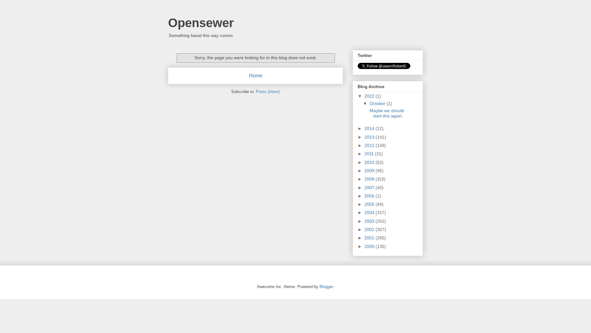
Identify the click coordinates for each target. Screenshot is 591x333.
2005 (370, 204)
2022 (370, 96)
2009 (370, 170)
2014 (370, 128)
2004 (370, 212)
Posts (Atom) (268, 91)
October (378, 103)
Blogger (326, 286)
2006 (370, 195)
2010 (370, 162)
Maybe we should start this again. (386, 113)
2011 (369, 153)
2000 (370, 246)
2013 (370, 137)
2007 (370, 187)
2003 (370, 221)
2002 (370, 229)
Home (255, 75)
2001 (370, 237)
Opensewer (201, 23)
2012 (370, 145)
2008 (370, 179)
